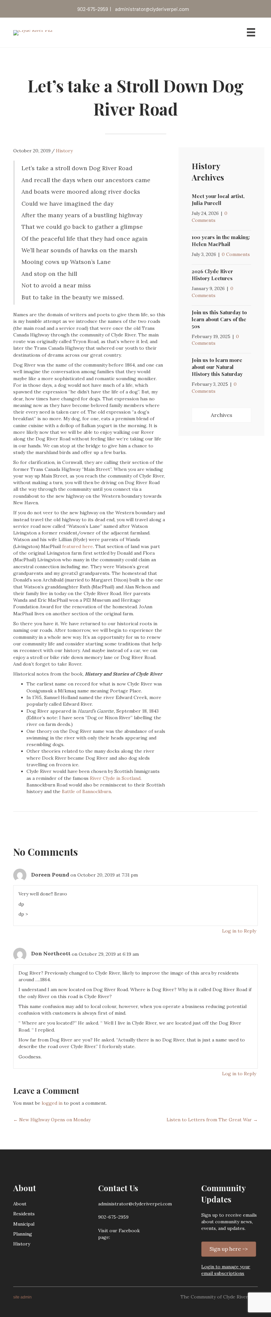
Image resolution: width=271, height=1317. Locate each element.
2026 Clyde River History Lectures (212, 274)
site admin (22, 1297)
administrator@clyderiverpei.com (152, 9)
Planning (22, 1234)
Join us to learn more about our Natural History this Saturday (217, 367)
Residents (24, 1214)
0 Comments (236, 254)
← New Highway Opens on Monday (52, 1120)
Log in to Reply (239, 931)
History (64, 151)
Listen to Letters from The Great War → (212, 1120)
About (19, 1204)
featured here (77, 546)
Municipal (23, 1224)
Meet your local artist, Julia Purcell (218, 199)
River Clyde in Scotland (115, 778)
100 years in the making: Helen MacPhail (221, 240)
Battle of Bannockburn (86, 791)
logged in (52, 1103)
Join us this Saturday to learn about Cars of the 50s (219, 319)
